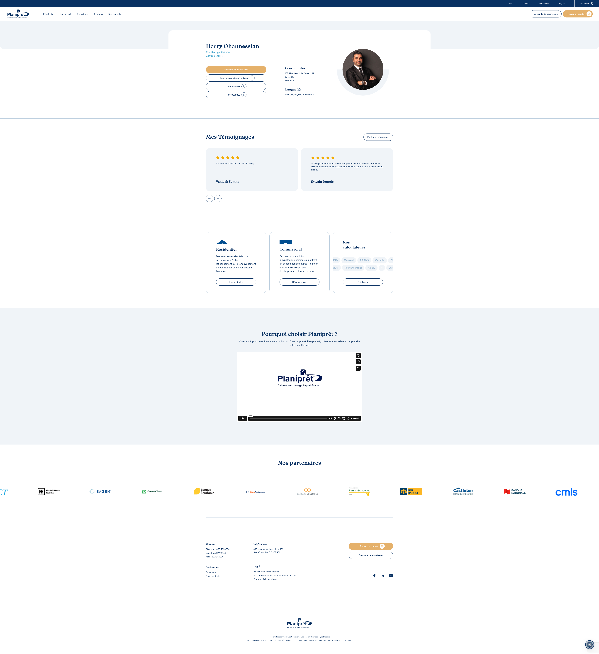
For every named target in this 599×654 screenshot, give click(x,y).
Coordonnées (543, 3)
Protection (211, 572)
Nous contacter (213, 576)
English (562, 3)
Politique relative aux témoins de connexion (274, 575)
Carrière (525, 3)
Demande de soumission (546, 13)
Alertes (509, 3)
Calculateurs (82, 14)
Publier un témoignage (378, 137)
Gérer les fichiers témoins (265, 579)
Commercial (65, 14)
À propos (98, 14)
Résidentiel (48, 14)
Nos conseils (114, 14)
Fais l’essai (363, 282)
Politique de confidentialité (266, 571)
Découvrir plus (236, 282)
